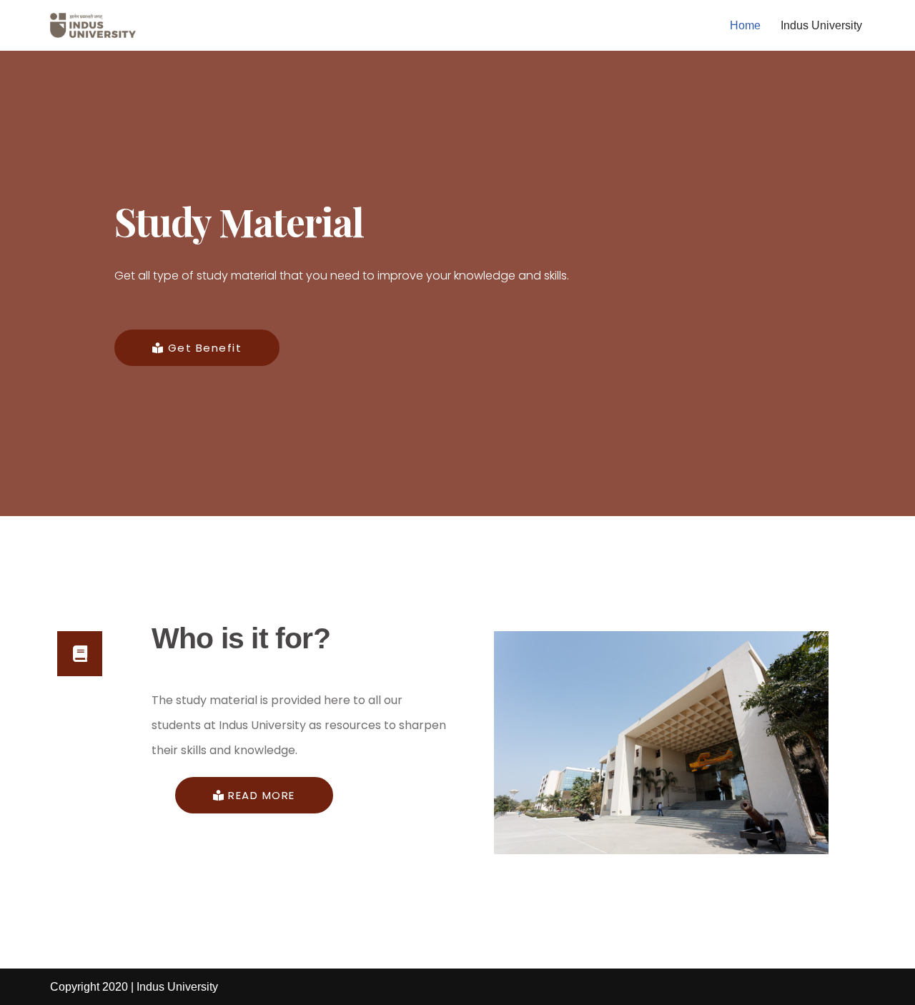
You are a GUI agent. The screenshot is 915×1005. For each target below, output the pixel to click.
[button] (197, 348)
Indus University (821, 25)
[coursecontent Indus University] (93, 25)
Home (745, 25)
